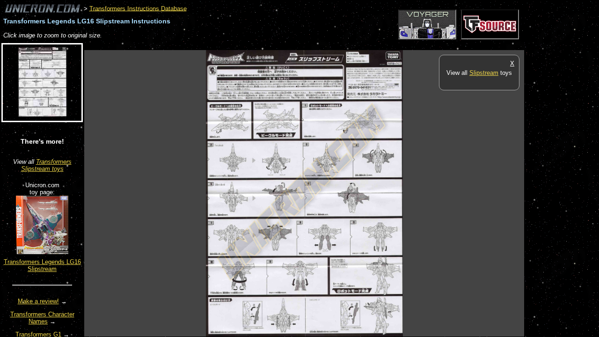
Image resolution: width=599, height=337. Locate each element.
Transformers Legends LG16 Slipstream (42, 265)
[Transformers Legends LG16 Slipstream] (42, 252)
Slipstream (483, 72)
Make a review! (38, 301)
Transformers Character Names (42, 318)
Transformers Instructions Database (138, 8)
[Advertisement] (254, 45)
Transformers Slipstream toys (46, 165)
